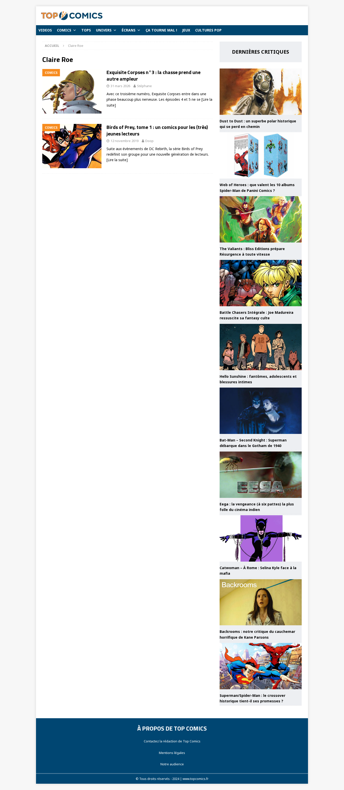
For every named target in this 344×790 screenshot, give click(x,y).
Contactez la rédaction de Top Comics (172, 741)
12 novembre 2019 (125, 141)
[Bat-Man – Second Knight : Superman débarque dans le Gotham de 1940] (261, 411)
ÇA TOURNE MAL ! (161, 30)
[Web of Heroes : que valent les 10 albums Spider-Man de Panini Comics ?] (261, 155)
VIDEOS (45, 30)
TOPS (86, 30)
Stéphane (144, 86)
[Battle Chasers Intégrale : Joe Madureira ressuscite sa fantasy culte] (261, 283)
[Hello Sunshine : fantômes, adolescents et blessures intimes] (261, 347)
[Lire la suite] (117, 159)
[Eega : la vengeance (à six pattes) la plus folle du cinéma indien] (261, 475)
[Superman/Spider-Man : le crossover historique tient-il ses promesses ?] (261, 666)
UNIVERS (104, 30)
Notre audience (172, 764)
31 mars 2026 (120, 86)
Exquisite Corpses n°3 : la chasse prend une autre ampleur (153, 75)
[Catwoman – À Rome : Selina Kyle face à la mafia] (261, 538)
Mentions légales (172, 752)
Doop (149, 141)
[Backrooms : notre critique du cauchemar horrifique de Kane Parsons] (261, 602)
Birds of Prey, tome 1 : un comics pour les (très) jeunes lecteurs (157, 130)
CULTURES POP (208, 30)
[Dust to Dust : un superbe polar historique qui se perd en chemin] (261, 91)
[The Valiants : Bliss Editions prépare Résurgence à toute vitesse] (261, 219)
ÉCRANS (128, 30)
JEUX (186, 30)
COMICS (64, 30)
